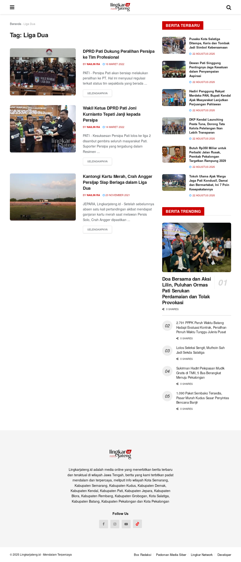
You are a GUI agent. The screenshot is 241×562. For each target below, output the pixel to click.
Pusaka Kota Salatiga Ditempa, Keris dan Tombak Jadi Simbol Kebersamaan (209, 43)
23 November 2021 (117, 195)
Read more (97, 93)
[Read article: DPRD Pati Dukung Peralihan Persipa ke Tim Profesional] (43, 71)
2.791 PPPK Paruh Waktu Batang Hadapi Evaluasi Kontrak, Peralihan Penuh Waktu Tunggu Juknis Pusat (201, 327)
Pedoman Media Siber (171, 554)
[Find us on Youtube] (126, 524)
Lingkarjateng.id (30, 554)
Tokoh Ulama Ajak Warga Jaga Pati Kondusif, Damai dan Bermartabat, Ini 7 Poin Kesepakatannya (209, 182)
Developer (224, 554)
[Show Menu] (12, 7)
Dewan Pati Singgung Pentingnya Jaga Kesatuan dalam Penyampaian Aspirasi (208, 69)
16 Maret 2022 (114, 64)
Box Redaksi (142, 554)
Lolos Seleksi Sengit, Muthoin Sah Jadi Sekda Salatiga (200, 350)
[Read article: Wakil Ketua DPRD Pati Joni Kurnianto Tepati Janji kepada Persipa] (43, 128)
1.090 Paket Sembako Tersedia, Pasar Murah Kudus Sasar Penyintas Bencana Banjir (202, 398)
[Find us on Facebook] (103, 524)
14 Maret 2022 (114, 127)
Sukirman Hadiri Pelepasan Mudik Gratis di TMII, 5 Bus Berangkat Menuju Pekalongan (200, 373)
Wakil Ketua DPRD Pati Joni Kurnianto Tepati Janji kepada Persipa (112, 114)
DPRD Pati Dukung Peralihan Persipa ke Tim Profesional (119, 54)
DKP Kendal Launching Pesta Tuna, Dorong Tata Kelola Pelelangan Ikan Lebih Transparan (207, 126)
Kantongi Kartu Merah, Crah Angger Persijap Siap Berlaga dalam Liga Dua (117, 182)
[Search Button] (228, 7)
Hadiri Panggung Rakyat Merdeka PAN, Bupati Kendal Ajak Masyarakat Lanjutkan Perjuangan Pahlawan (210, 97)
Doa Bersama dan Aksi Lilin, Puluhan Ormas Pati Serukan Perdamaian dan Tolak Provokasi (186, 290)
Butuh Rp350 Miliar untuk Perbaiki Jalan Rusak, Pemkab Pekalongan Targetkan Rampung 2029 (207, 154)
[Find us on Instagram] (114, 524)
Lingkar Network (202, 554)
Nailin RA (93, 64)
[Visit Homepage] (120, 7)
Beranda (15, 23)
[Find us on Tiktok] (137, 524)
